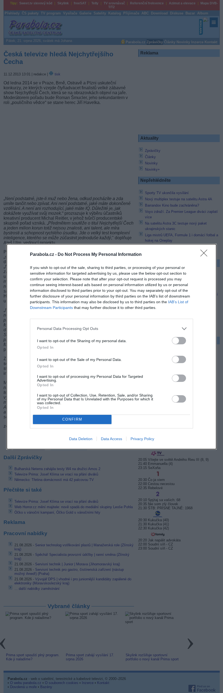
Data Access (111, 439)
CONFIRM (72, 419)
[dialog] (111, 346)
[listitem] (111, 329)
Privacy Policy (142, 439)
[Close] (205, 255)
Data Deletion (80, 439)
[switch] (179, 340)
